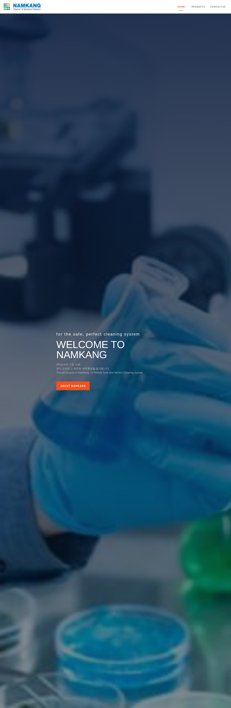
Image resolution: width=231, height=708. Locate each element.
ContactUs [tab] (218, 6)
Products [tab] (198, 6)
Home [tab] (181, 6)
